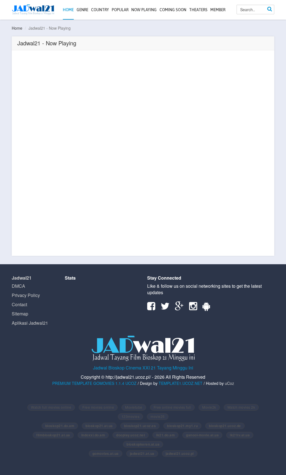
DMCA (18, 286)
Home (17, 28)
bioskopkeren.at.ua (143, 444)
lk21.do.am (165, 434)
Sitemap (20, 313)
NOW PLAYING (144, 10)
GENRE (82, 10)
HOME (68, 10)
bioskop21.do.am (60, 425)
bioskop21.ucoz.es (140, 425)
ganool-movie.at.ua (202, 434)
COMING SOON (172, 10)
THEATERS (198, 10)
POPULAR (120, 10)
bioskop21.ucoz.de (225, 425)
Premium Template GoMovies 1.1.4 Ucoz (94, 383)
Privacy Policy (26, 295)
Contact (19, 304)
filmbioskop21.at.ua (53, 434)
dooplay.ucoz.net (130, 434)
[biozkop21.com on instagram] (195, 308)
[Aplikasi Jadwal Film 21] (208, 308)
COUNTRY (100, 10)
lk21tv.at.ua (240, 434)
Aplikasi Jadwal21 (30, 323)
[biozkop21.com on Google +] (181, 308)
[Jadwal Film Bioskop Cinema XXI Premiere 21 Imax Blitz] (33, 9)
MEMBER (217, 10)
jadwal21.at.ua (142, 453)
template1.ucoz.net (180, 383)
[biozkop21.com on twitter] (167, 308)
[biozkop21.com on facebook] (153, 308)
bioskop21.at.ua (99, 425)
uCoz (229, 383)
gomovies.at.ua (105, 453)
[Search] (269, 9)
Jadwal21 (22, 278)
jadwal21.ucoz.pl (180, 453)
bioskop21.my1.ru (182, 425)
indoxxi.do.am (93, 434)
